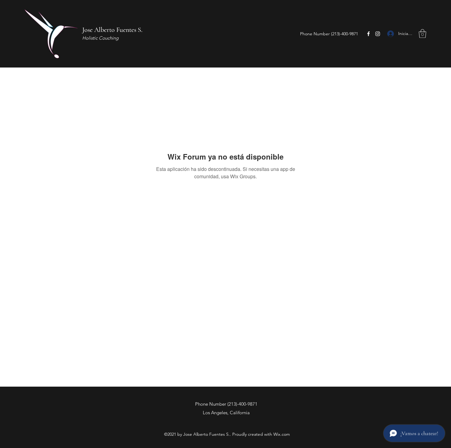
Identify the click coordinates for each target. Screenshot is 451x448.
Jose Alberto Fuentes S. (112, 30)
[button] (422, 33)
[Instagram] (378, 34)
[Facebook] (368, 34)
